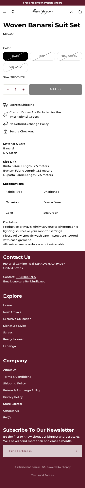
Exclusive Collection (17, 319)
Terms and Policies (42, 475)
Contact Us (11, 410)
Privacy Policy (13, 397)
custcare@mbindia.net (28, 281)
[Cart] (80, 11)
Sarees (8, 332)
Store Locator (12, 404)
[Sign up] (76, 451)
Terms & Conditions (17, 377)
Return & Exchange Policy (21, 390)
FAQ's (7, 417)
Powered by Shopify (59, 466)
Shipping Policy (14, 383)
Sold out (55, 89)
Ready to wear (13, 339)
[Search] (13, 11)
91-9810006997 (26, 277)
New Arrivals (12, 312)
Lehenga (9, 346)
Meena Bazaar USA (34, 466)
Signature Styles (14, 325)
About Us (9, 370)
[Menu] (4, 11)
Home (7, 305)
